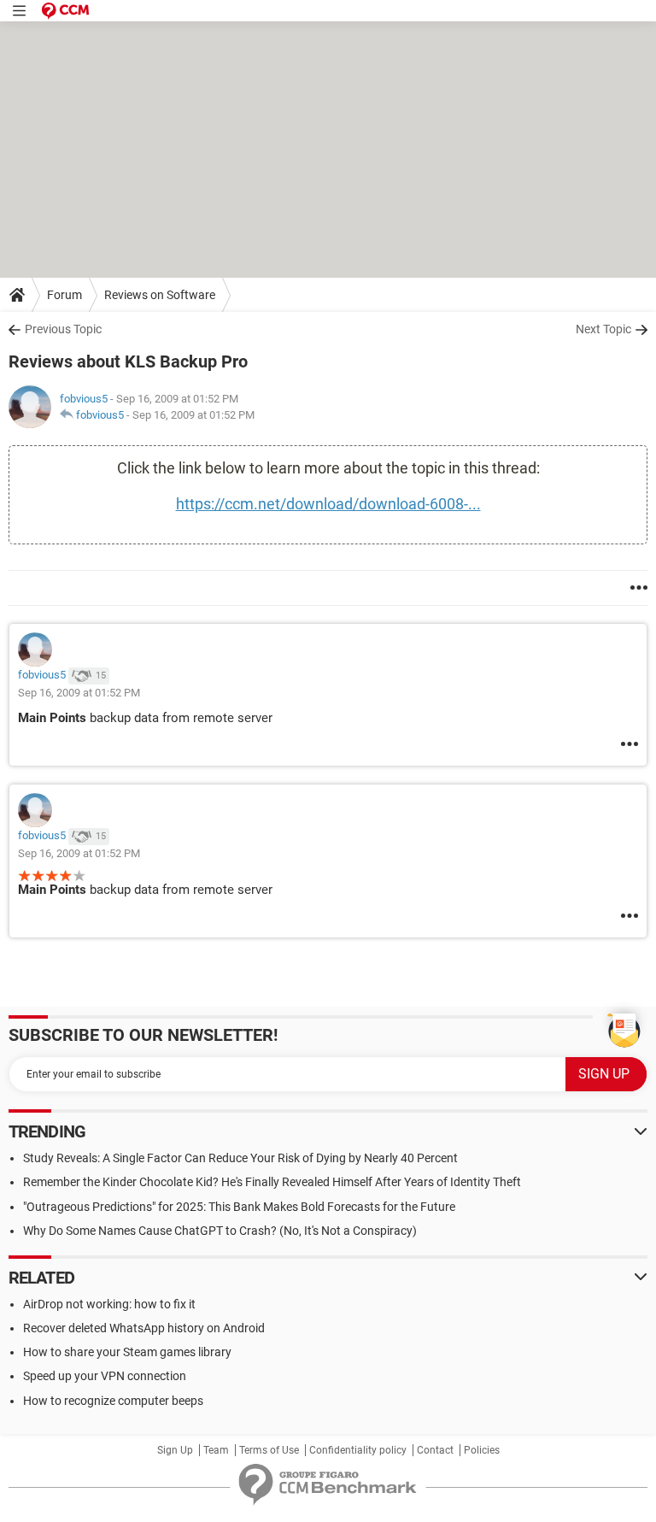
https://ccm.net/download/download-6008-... (328, 504)
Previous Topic (63, 329)
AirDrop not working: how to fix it (109, 1304)
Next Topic (603, 329)
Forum (64, 295)
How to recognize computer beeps (113, 1400)
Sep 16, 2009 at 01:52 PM (193, 414)
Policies (482, 1450)
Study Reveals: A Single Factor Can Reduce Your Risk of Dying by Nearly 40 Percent (240, 1158)
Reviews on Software (159, 295)
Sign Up (175, 1450)
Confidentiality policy (358, 1450)
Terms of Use (269, 1450)
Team (216, 1450)
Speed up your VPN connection (104, 1376)
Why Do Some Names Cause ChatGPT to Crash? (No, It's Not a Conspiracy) (220, 1230)
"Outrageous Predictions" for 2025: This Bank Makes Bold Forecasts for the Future (239, 1206)
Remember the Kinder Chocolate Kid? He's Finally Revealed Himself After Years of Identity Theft (272, 1182)
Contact (435, 1450)
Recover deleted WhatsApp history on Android (144, 1328)
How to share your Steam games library (127, 1352)
